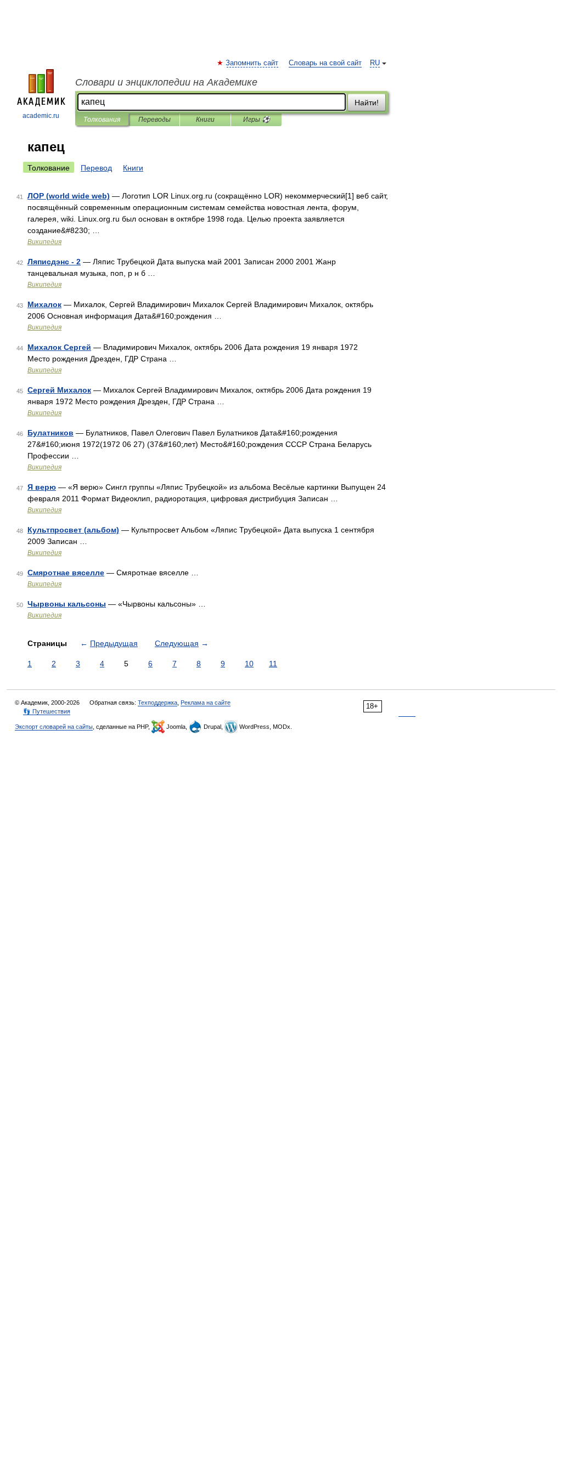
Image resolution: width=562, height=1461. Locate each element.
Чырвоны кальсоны (66, 603)
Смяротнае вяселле (65, 572)
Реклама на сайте (206, 702)
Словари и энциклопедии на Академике (166, 82)
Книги (205, 119)
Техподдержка (157, 702)
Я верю (41, 487)
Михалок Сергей (59, 347)
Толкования (101, 119)
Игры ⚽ (256, 119)
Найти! (367, 102)
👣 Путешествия (46, 711)
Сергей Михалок (59, 390)
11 (273, 663)
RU (375, 63)
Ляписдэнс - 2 (54, 261)
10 (249, 663)
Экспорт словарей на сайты (54, 726)
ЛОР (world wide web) (68, 195)
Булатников (50, 432)
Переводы (154, 119)
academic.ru (41, 116)
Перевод (96, 167)
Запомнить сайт (252, 63)
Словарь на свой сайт (325, 63)
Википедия (44, 242)
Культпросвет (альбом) (73, 529)
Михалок (44, 304)
